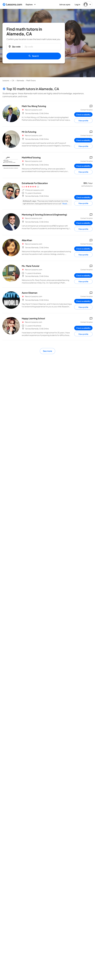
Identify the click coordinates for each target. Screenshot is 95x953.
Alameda (20, 80)
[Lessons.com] (12, 4)
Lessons (5, 80)
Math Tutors (31, 80)
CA (13, 80)
